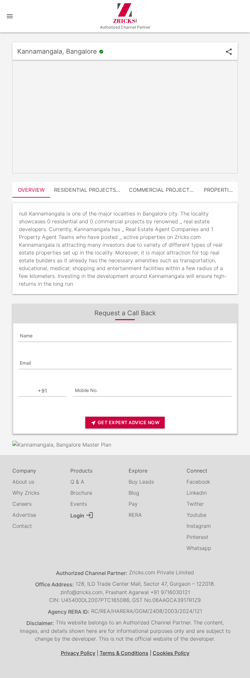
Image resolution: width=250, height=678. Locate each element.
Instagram (199, 526)
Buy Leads (141, 481)
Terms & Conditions (124, 653)
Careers (22, 504)
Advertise (24, 515)
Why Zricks (25, 492)
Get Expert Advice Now (125, 423)
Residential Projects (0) (89, 190)
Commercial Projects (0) (164, 190)
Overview (31, 190)
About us (23, 481)
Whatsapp (199, 548)
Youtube (196, 515)
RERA (135, 515)
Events (78, 504)
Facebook (198, 481)
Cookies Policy (171, 653)
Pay (133, 504)
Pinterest (197, 537)
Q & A (77, 481)
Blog (134, 492)
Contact (22, 526)
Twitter (195, 504)
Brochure (81, 492)
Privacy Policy (78, 653)
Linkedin (197, 492)
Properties (219, 190)
